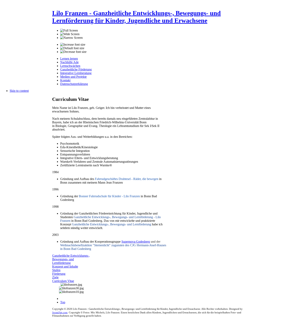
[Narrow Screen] (71, 38)
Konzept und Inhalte (65, 266)
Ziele (55, 277)
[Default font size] (72, 48)
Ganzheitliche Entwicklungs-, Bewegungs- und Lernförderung (71, 259)
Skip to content (19, 90)
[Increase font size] (72, 44)
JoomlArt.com (59, 312)
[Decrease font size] (73, 52)
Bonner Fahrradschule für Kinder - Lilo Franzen (109, 196)
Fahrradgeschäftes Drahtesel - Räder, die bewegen (126, 179)
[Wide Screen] (69, 34)
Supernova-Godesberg (135, 241)
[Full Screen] (69, 30)
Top (62, 302)
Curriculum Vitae (63, 281)
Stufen (56, 270)
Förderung (58, 273)
